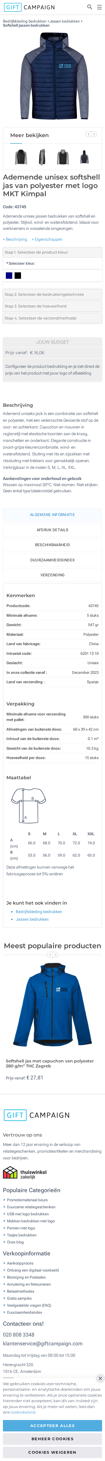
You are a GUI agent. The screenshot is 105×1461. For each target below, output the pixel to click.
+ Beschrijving (15, 239)
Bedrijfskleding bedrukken (25, 21)
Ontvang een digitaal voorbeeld (33, 1270)
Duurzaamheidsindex (52, 560)
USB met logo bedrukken (28, 1213)
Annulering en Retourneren (29, 1284)
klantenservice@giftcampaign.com (43, 1343)
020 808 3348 (18, 1335)
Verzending (53, 575)
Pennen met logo (21, 1228)
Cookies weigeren (52, 1452)
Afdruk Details (52, 530)
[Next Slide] (94, 134)
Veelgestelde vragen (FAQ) (29, 1305)
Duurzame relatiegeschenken (31, 1206)
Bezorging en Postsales (26, 1277)
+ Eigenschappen (47, 239)
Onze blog (15, 1242)
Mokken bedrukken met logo (31, 1221)
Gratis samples (19, 1298)
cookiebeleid (22, 1412)
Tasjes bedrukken (21, 1235)
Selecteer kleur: (20, 263)
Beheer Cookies (53, 1438)
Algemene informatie (52, 514)
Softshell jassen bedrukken (26, 25)
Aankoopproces (20, 1263)
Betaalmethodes (20, 1291)
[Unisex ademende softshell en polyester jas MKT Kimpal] (52, 77)
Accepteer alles (52, 1425)
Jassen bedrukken (65, 21)
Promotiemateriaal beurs (27, 1199)
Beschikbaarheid (52, 545)
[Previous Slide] (88, 134)
